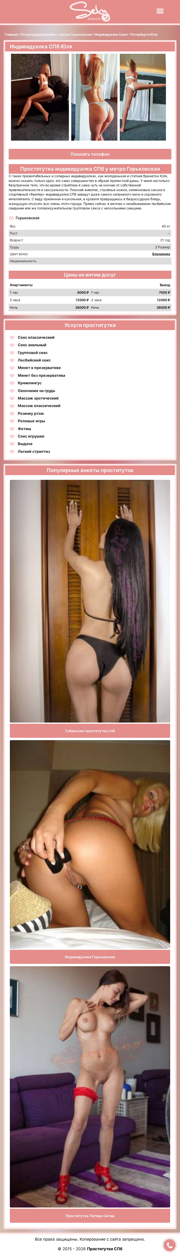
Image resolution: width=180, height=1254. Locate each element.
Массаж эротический (38, 398)
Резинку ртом (31, 413)
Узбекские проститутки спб (90, 731)
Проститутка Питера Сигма (90, 1216)
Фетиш (24, 428)
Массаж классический (39, 405)
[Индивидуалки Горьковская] (90, 844)
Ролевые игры (31, 421)
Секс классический (36, 337)
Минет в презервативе (39, 367)
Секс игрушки (31, 436)
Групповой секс (33, 352)
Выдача (25, 443)
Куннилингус (29, 383)
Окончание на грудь (36, 390)
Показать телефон (90, 154)
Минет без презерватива (41, 375)
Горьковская (27, 217)
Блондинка (161, 254)
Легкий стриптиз (34, 451)
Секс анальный (32, 344)
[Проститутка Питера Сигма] (90, 1087)
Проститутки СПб (104, 1248)
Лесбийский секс (34, 360)
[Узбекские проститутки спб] (90, 601)
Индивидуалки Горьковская (90, 957)
